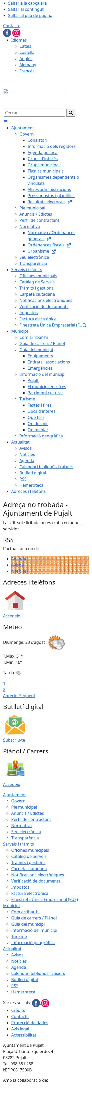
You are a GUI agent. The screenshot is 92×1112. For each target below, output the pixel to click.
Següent (27, 695)
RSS (14, 986)
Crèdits (18, 1010)
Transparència (25, 838)
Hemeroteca (23, 992)
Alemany (27, 65)
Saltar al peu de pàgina (30, 15)
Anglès (25, 58)
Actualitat (12, 949)
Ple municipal (24, 807)
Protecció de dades (29, 1022)
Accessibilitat (23, 1035)
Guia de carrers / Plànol (34, 918)
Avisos (17, 565)
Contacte (11, 25)
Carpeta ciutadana (29, 868)
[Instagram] (16, 32)
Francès (26, 71)
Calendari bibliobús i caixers (38, 973)
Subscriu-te (14, 740)
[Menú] (5, 121)
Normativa (21, 825)
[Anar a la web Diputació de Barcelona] (46, 1097)
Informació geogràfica (33, 942)
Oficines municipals (30, 850)
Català (25, 46)
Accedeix (11, 616)
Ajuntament (14, 795)
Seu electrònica (26, 832)
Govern (18, 801)
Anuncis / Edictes (27, 813)
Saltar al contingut (26, 9)
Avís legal (20, 1029)
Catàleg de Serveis (29, 856)
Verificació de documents (35, 881)
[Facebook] (7, 32)
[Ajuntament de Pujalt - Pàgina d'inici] (35, 98)
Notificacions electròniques (37, 875)
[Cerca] (70, 113)
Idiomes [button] (19, 40)
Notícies (19, 571)
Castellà (26, 52)
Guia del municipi (28, 924)
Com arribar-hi (25, 912)
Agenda (18, 559)
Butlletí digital (24, 979)
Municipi (11, 905)
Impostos (20, 887)
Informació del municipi (34, 930)
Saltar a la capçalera (27, 3)
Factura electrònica (29, 893)
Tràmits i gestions (28, 862)
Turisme (19, 936)
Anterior (11, 695)
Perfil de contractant (31, 819)
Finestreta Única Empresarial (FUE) (44, 899)
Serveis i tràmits (18, 844)
